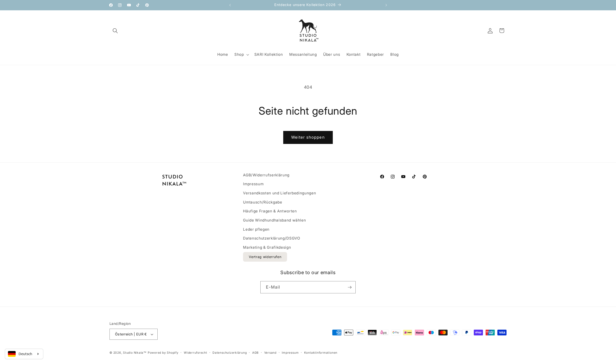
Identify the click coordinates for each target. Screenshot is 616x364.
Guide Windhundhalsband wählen (274, 220)
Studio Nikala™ (135, 352)
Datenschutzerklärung (229, 352)
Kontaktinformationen (320, 352)
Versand (270, 352)
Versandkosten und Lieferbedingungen (279, 193)
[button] (115, 30)
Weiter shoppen (308, 137)
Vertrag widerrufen (265, 257)
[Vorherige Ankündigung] (230, 5)
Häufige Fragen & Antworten (270, 211)
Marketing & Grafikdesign (267, 247)
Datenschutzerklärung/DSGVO (271, 238)
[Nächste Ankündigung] (386, 5)
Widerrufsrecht (195, 352)
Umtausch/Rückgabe (262, 202)
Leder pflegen (256, 229)
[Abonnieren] (349, 287)
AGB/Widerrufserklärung (266, 175)
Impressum (253, 184)
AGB (255, 352)
